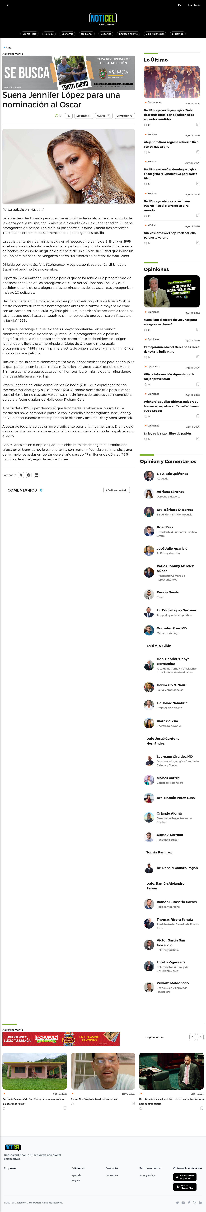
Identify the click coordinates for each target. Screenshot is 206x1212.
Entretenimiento (128, 33)
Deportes (106, 33)
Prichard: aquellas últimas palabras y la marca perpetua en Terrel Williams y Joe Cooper (171, 406)
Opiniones (87, 33)
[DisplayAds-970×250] (68, 73)
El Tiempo (177, 33)
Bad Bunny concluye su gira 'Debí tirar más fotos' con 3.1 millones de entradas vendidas (169, 114)
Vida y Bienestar (155, 33)
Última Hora (29, 33)
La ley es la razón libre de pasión (167, 433)
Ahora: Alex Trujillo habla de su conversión (26, 1099)
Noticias (49, 33)
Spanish (76, 1175)
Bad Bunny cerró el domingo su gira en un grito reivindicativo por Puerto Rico (170, 174)
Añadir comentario (116, 490)
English (76, 1180)
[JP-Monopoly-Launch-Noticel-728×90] (61, 1039)
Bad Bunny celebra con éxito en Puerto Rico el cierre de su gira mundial (167, 205)
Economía (67, 33)
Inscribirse (194, 5)
